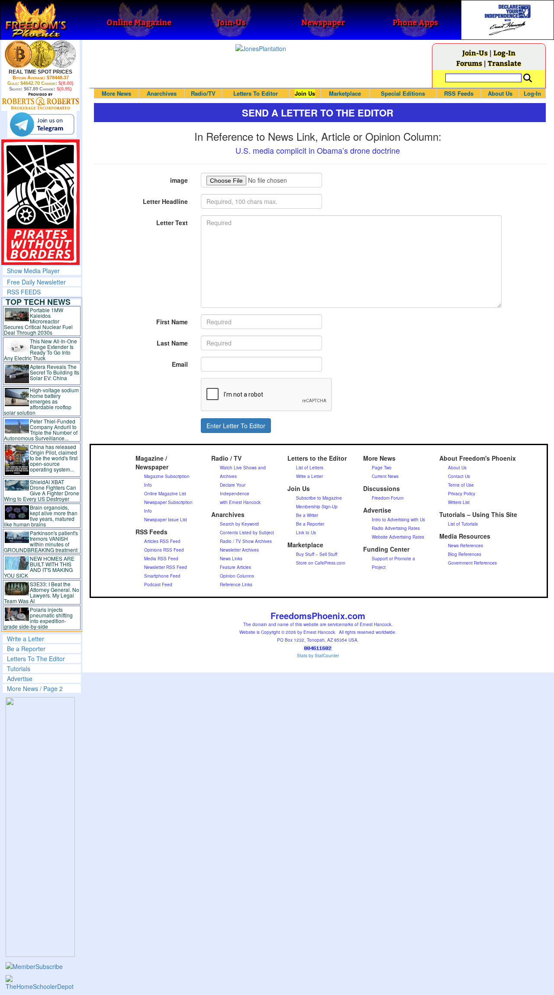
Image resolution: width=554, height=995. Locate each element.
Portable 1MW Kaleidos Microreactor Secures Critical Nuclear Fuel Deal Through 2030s (38, 321)
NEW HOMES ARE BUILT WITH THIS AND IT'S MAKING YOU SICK (39, 567)
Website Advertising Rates (398, 537)
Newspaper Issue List (165, 520)
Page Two (382, 468)
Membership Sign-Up (317, 507)
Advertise (19, 678)
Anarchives (162, 93)
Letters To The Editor (36, 658)
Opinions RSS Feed (164, 550)
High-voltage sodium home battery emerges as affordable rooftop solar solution (41, 401)
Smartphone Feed (162, 576)
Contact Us (459, 476)
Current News (385, 476)
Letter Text (172, 222)
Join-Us (475, 52)
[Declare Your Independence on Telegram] (42, 124)
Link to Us (306, 533)
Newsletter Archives (239, 550)
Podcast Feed (158, 584)
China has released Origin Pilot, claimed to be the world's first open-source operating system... (53, 458)
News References (465, 546)
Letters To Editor (255, 93)
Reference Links (236, 584)
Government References (472, 563)
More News (116, 93)
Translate (504, 63)
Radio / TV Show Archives (246, 541)
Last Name (172, 343)
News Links (231, 559)
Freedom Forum (387, 498)
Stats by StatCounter (318, 656)
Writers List (459, 502)
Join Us (305, 93)
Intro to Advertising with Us (398, 520)
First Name (172, 321)
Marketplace (345, 93)
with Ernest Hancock (240, 502)
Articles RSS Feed (162, 541)
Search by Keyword (239, 524)
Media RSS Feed (161, 559)
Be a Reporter (26, 648)
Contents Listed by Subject (247, 533)
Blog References (464, 554)
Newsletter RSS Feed (165, 567)
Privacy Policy (461, 494)
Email (180, 364)
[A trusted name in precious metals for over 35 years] (40, 101)
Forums (469, 63)
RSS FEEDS (24, 292)
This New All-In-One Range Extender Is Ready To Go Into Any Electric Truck (40, 349)
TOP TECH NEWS (38, 301)
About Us (500, 93)
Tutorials (18, 668)
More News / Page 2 (35, 688)
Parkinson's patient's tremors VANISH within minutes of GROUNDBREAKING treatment (41, 541)
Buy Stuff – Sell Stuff (316, 554)
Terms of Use (461, 485)
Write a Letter (25, 638)
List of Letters (309, 468)
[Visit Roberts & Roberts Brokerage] (40, 54)
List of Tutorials (463, 524)
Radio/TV (203, 93)
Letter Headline (165, 201)
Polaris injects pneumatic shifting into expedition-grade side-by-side (38, 618)
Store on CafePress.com (320, 563)
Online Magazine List (165, 494)
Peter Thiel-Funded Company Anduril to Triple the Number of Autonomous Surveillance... (40, 429)
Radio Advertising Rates (396, 528)
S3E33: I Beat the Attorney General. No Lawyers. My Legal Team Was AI (41, 592)
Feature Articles (235, 567)
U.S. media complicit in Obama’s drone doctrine (317, 150)
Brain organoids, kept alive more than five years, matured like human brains (40, 516)
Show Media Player (33, 270)
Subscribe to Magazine (319, 498)
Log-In (504, 52)
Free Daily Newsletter (36, 282)
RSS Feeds (458, 93)
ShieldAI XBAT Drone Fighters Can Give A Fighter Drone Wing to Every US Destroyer (41, 490)
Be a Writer (307, 515)
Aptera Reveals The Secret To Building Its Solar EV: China (54, 372)
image (179, 180)
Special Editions (403, 93)
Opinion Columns (237, 576)
